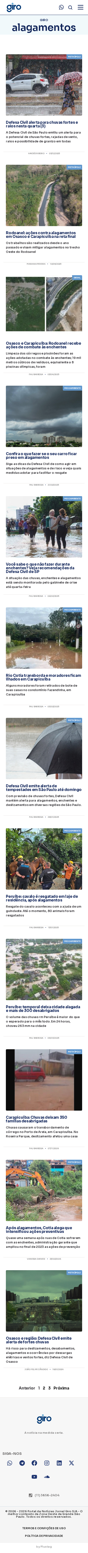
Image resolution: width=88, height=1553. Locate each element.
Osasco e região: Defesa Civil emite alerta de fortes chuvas (38, 1340)
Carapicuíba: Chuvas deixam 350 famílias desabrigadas (36, 1119)
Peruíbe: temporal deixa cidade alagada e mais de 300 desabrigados (43, 1009)
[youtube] (38, 1480)
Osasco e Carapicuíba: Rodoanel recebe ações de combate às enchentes (43, 345)
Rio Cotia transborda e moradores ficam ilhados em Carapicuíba (43, 677)
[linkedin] (62, 1466)
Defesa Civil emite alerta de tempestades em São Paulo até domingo (44, 788)
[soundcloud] (50, 1480)
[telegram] (25, 1466)
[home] (14, 7)
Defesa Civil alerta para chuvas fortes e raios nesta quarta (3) (42, 124)
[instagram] (50, 1466)
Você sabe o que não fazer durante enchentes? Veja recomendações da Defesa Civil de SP (40, 568)
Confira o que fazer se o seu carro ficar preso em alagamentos (41, 455)
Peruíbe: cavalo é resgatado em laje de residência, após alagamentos (42, 898)
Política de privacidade (44, 1536)
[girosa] (75, 1466)
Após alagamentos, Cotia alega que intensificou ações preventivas (39, 1230)
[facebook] (38, 1466)
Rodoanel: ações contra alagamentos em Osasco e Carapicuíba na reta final (41, 235)
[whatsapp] (61, 7)
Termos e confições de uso (44, 1528)
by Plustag (44, 1546)
